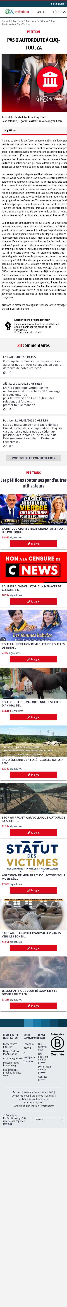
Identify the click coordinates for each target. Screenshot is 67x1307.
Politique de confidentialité (33, 1101)
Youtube (28, 1064)
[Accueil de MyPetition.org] (17, 12)
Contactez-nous (20, 1098)
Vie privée (37, 1098)
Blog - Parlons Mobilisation (11, 1055)
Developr (8, 1126)
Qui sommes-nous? (43, 1049)
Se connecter (58, 3)
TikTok (27, 1051)
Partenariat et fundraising (11, 1067)
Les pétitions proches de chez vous (12, 1075)
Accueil (42, 12)
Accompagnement (13, 1061)
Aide (44, 1095)
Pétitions (18, 21)
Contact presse (42, 1081)
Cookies (50, 1098)
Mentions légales (33, 1105)
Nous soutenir (31, 1095)
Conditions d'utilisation (26, 1108)
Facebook (29, 1046)
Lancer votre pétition (10, 1048)
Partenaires (47, 1108)
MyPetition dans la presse (44, 1072)
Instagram (29, 1059)
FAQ (51, 1095)
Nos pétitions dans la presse (43, 1061)
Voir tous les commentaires (33, 461)
